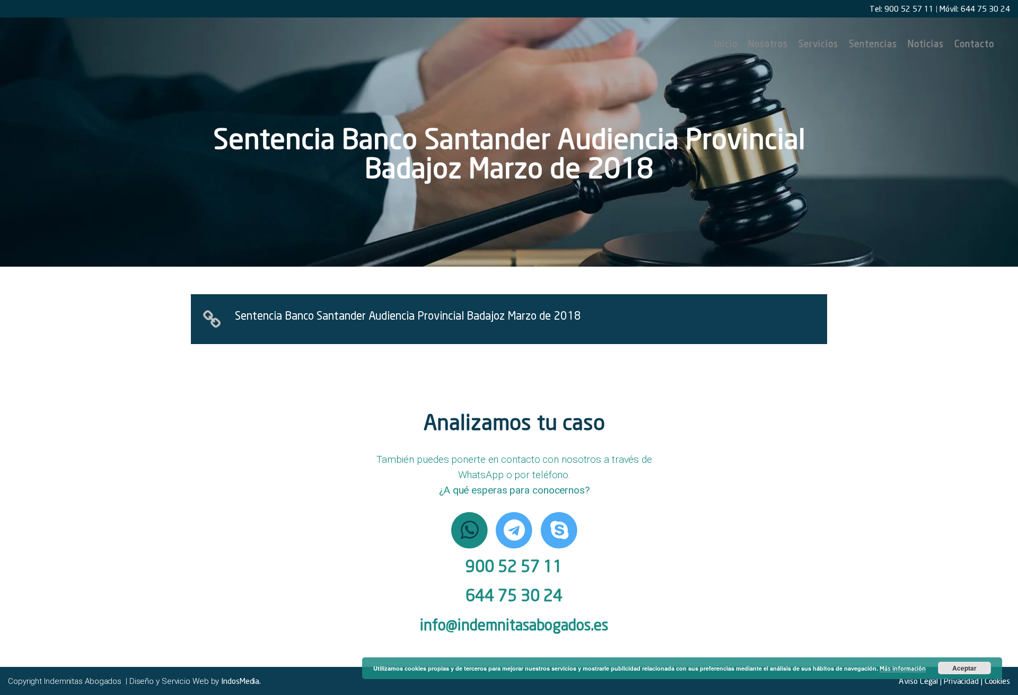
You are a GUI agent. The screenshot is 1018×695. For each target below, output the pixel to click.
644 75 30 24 (514, 595)
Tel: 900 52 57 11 (902, 8)
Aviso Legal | (920, 680)
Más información (903, 668)
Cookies (996, 680)
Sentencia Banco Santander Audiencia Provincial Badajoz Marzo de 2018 (408, 315)
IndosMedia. (241, 680)
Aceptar (964, 668)
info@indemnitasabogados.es (514, 625)
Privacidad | (962, 680)
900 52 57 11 (514, 566)
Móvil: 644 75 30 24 (975, 8)
